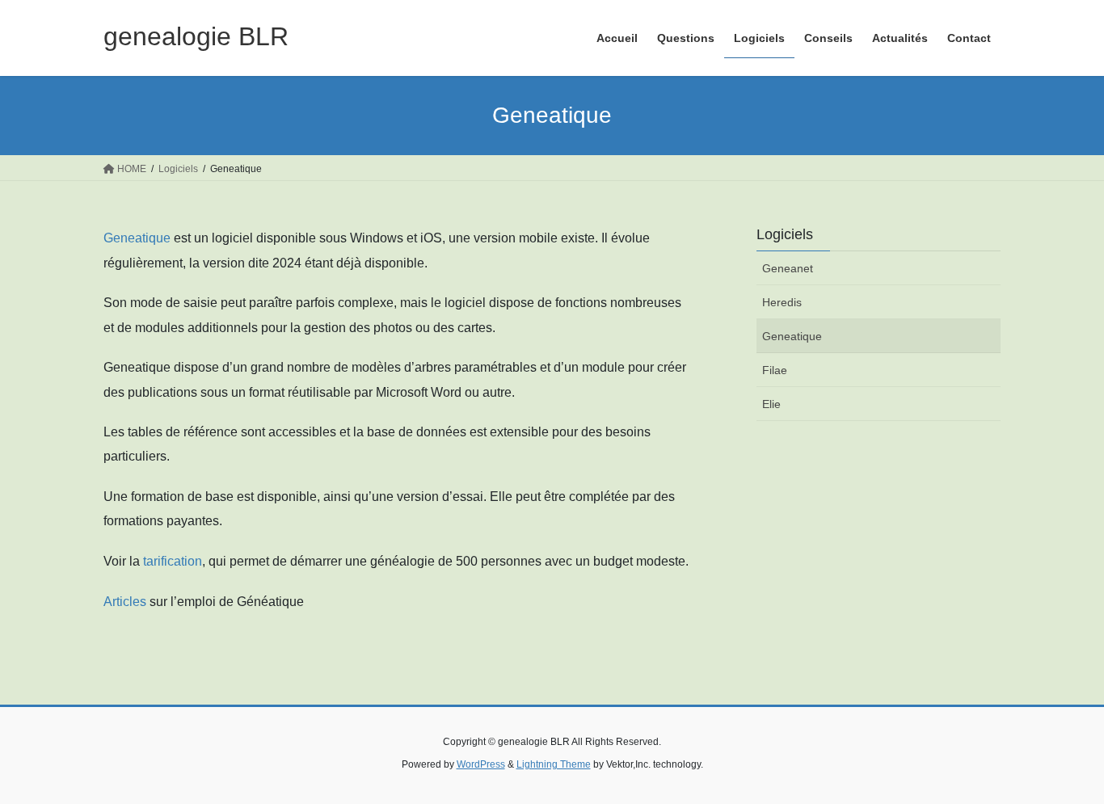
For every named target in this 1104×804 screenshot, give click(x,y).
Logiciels (784, 234)
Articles (124, 601)
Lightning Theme (553, 764)
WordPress (481, 764)
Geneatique (137, 238)
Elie (771, 404)
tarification (172, 561)
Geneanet (787, 268)
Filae (774, 370)
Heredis (782, 302)
